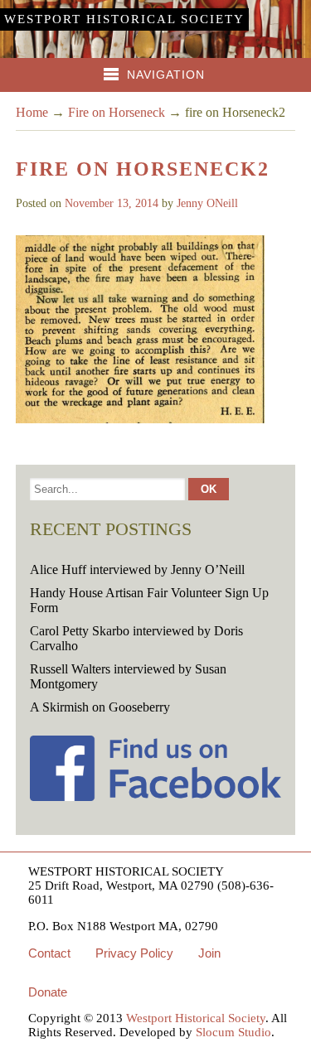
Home (32, 112)
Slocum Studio (233, 1032)
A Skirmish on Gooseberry (100, 707)
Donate (47, 992)
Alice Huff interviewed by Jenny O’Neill (137, 569)
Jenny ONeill (207, 203)
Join (209, 953)
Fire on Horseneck (116, 112)
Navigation (166, 74)
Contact (49, 953)
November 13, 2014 (111, 203)
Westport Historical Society (124, 19)
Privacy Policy (134, 953)
